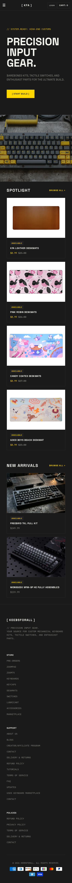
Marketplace (14, 714)
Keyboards (13, 678)
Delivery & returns (19, 757)
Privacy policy (16, 824)
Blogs (10, 739)
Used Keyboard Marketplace (23, 793)
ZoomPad (11, 666)
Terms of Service (17, 775)
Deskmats (12, 690)
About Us (12, 733)
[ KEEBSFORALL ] (21, 620)
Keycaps (11, 684)
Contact (11, 751)
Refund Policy (15, 763)
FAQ (9, 781)
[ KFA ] (27, 5)
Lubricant (13, 702)
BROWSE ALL (57, 190)
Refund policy (15, 818)
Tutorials (13, 769)
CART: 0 (63, 5)
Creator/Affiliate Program (23, 745)
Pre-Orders (13, 660)
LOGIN (52, 5)
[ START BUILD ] (20, 94)
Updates (11, 787)
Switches (12, 696)
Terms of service (17, 830)
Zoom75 (11, 672)
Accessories (14, 708)
